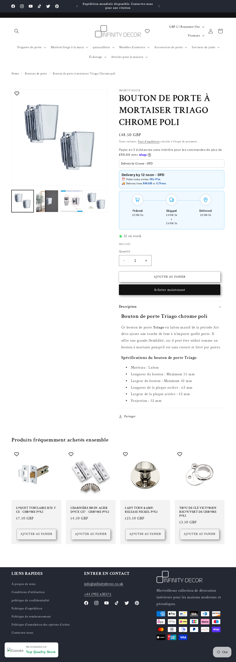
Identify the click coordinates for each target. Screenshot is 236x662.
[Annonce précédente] (77, 6)
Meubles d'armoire (132, 47)
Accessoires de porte (168, 47)
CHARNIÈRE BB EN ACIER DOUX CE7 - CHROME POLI (90, 510)
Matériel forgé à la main (67, 47)
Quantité (124, 251)
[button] (17, 31)
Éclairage (95, 57)
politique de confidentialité (30, 600)
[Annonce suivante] (159, 6)
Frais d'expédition (149, 141)
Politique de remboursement (31, 616)
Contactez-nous (22, 633)
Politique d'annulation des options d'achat (41, 625)
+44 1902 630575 (98, 594)
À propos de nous (24, 584)
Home (15, 74)
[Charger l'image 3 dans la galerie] (72, 201)
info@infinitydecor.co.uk (103, 583)
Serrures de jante (203, 47)
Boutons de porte (36, 74)
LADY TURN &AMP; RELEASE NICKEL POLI (141, 510)
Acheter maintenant (169, 290)
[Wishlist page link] (147, 31)
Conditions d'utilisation (28, 592)
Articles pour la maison (127, 57)
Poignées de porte (29, 47)
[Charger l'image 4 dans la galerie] (96, 201)
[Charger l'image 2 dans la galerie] (47, 201)
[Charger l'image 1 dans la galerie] (23, 201)
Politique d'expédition (27, 608)
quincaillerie (101, 47)
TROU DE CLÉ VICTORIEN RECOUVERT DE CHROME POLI (198, 512)
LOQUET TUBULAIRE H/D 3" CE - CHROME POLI (36, 510)
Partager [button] (130, 416)
